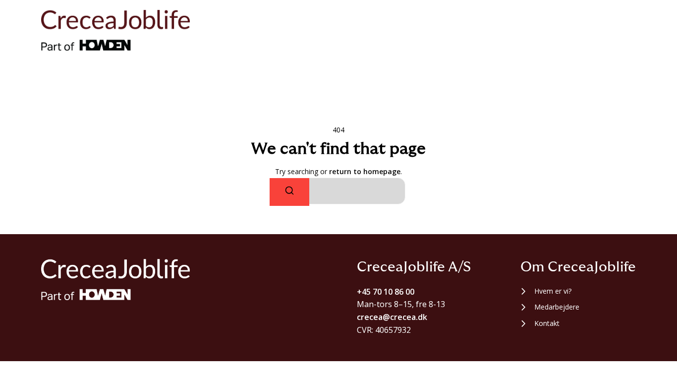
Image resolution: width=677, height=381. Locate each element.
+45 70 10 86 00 (385, 291)
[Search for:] (338, 191)
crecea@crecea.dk (392, 317)
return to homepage (364, 171)
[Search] (289, 192)
